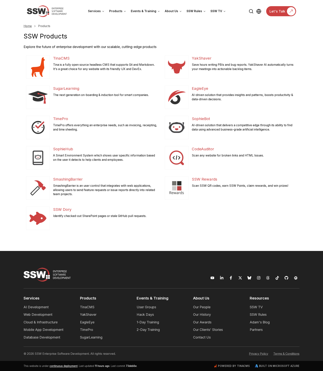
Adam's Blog (260, 322)
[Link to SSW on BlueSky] (249, 278)
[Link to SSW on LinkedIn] (222, 278)
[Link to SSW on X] (240, 278)
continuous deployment (64, 365)
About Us (174, 11)
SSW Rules (197, 11)
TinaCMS (87, 307)
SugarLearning (91, 337)
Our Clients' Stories (208, 330)
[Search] (251, 11)
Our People (201, 307)
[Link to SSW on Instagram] (259, 278)
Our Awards (202, 322)
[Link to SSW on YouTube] (212, 278)
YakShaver (88, 314)
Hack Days (145, 314)
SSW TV (219, 11)
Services (97, 11)
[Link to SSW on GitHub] (286, 278)
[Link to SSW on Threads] (268, 278)
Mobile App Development (43, 330)
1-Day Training (148, 322)
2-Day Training (148, 330)
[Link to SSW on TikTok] (277, 278)
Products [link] (44, 26)
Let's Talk (277, 11)
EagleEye (87, 322)
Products (118, 11)
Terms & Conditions (286, 354)
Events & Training (146, 11)
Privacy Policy (258, 354)
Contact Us (202, 337)
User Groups (146, 307)
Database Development (42, 337)
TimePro (86, 330)
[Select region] (259, 11)
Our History (202, 314)
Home (28, 26)
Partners (256, 330)
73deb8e (131, 365)
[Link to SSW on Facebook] (231, 278)
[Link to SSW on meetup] (296, 278)
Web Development (38, 314)
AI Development (36, 307)
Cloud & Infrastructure (41, 322)
